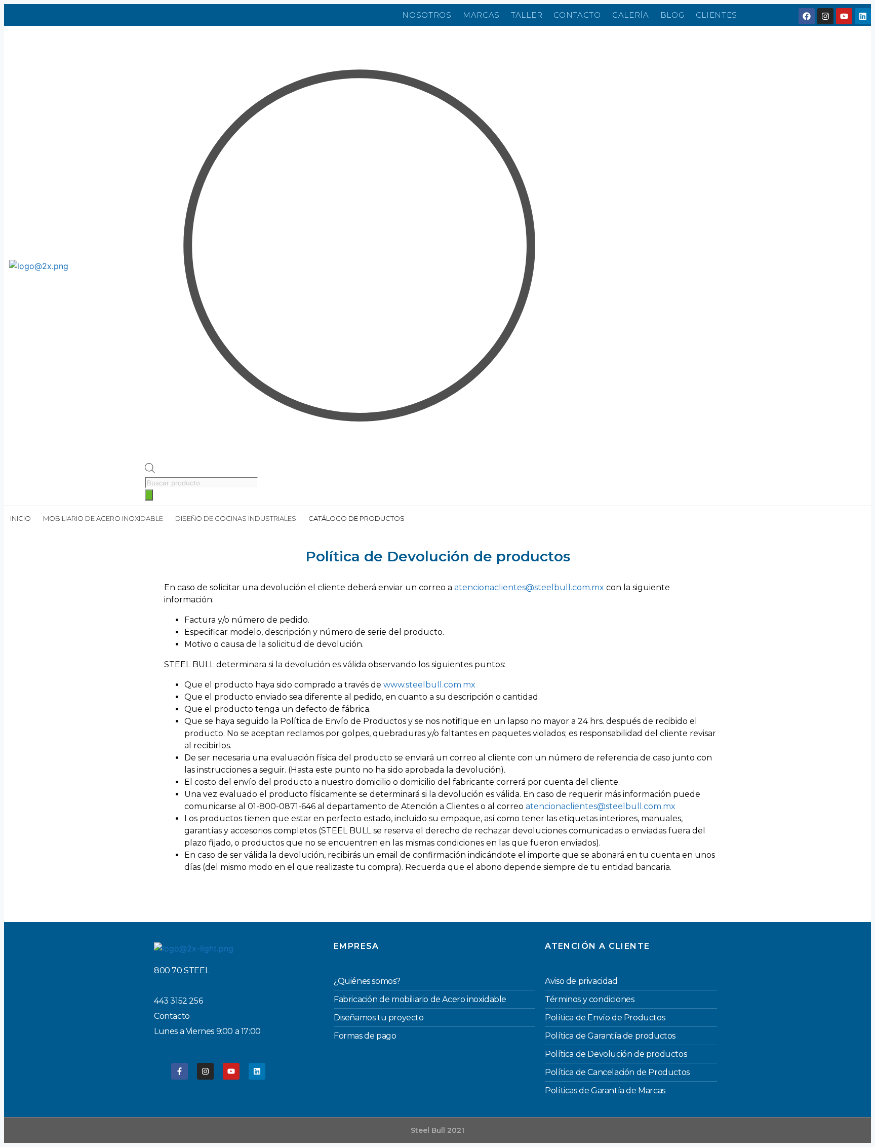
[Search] (149, 495)
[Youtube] (844, 16)
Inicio (20, 518)
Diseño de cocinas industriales (235, 518)
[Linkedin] (863, 16)
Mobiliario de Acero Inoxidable (103, 518)
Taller (526, 15)
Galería (630, 15)
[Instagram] (825, 16)
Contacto (577, 15)
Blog (672, 15)
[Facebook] (807, 16)
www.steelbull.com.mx (429, 685)
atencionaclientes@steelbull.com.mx (529, 587)
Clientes (717, 15)
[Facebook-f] (179, 1071)
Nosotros (427, 15)
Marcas (481, 15)
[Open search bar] (150, 470)
